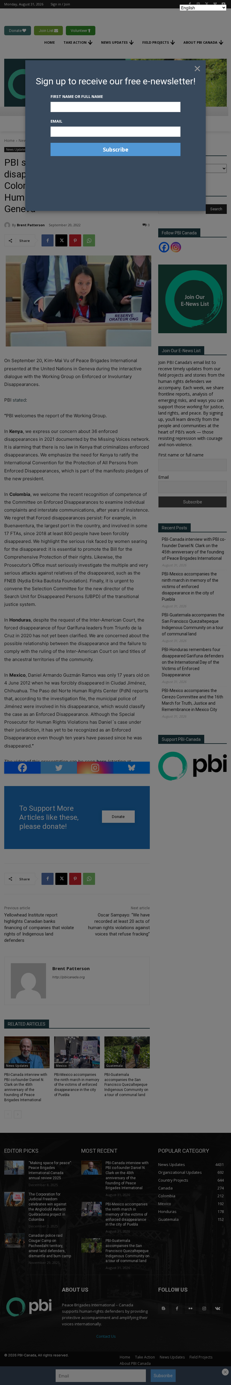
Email (56, 121)
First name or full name (77, 96)
